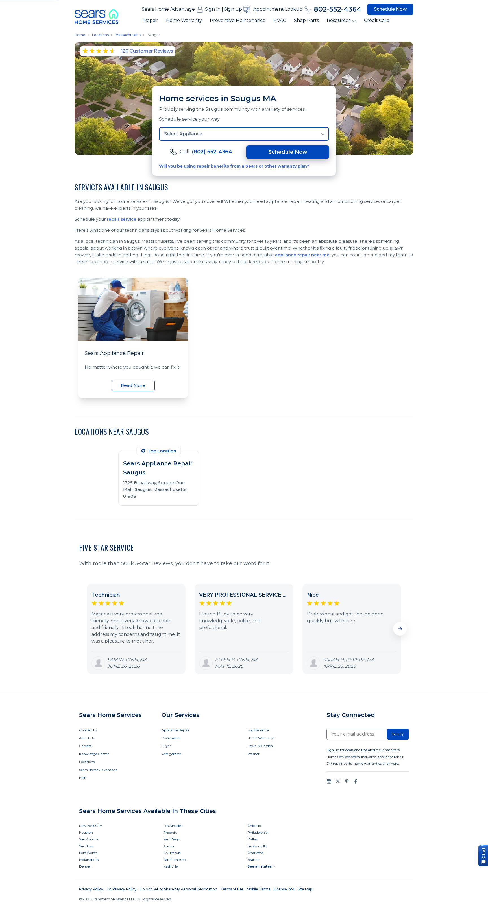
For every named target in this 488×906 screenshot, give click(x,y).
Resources (338, 20)
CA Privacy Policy (121, 889)
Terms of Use (232, 889)
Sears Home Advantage (168, 9)
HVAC (279, 20)
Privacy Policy (91, 889)
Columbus (171, 853)
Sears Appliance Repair (114, 353)
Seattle (252, 859)
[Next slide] (400, 629)
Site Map (305, 889)
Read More (133, 385)
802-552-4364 (337, 9)
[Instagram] (329, 781)
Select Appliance (183, 133)
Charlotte (255, 853)
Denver (85, 866)
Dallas (252, 839)
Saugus (154, 35)
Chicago (254, 825)
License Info (284, 889)
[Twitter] (337, 781)
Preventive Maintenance (237, 20)
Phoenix (170, 832)
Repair (150, 20)
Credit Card (377, 20)
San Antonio (89, 839)
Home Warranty (184, 20)
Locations (100, 35)
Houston (86, 832)
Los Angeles (172, 825)
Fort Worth (88, 853)
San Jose (86, 846)
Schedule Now (390, 9)
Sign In (213, 9)
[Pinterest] (346, 781)
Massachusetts (128, 35)
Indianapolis (89, 859)
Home (80, 35)
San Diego (171, 839)
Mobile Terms (258, 889)
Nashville (170, 866)
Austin (168, 846)
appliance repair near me (302, 254)
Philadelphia (257, 832)
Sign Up (233, 9)
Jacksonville (257, 846)
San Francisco (174, 859)
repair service (121, 219)
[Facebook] (355, 781)
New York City (90, 825)
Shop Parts (306, 20)
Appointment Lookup (277, 9)
